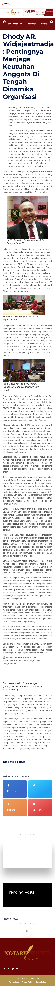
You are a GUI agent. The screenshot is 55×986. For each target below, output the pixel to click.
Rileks (44, 23)
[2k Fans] (34, 785)
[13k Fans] (8, 785)
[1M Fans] (8, 804)
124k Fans (37, 810)
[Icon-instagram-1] (13, 969)
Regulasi (32, 23)
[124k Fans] (34, 804)
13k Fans (11, 791)
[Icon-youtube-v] (17, 969)
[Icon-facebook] (4, 969)
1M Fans (11, 810)
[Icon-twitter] (8, 969)
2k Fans (36, 791)
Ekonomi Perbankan (12, 23)
